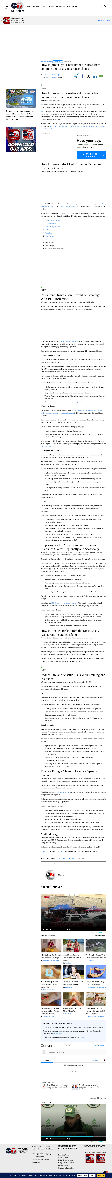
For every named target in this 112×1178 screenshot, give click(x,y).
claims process (46, 446)
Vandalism (48, 233)
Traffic (44, 6)
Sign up (102, 1045)
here (82, 1037)
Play (68, 6)
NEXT (43, 111)
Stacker (45, 75)
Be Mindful (60, 6)
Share (74, 6)
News (29, 6)
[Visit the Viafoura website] (101, 1098)
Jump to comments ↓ (48, 864)
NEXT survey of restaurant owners (63, 603)
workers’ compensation (67, 206)
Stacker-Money (61, 858)
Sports (51, 6)
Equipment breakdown (52, 220)
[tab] (47, 1060)
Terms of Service (38, 1146)
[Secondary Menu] (8, 6)
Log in (97, 1045)
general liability (100, 204)
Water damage (49, 236)
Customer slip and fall (52, 227)
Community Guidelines (46, 1149)
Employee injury (50, 223)
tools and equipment (75, 402)
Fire (46, 239)
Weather (36, 6)
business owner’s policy (68, 341)
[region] (73, 1071)
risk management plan (62, 792)
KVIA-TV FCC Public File (41, 1154)
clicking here (57, 1034)
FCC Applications (38, 1157)
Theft (46, 230)
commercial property (48, 206)
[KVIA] (17, 6)
